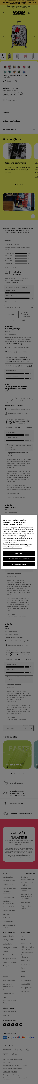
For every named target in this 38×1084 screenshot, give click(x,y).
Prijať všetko (19, 553)
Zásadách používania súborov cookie (16, 547)
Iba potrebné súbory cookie (19, 559)
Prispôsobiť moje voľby (19, 564)
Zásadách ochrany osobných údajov (17, 545)
